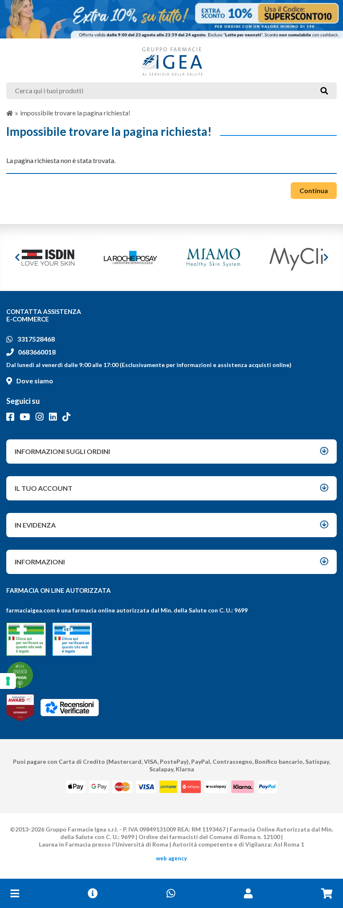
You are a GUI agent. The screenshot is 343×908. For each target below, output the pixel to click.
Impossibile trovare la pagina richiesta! (75, 113)
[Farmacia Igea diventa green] (19, 675)
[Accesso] (248, 893)
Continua (313, 190)
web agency (171, 858)
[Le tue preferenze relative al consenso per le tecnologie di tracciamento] (8, 681)
